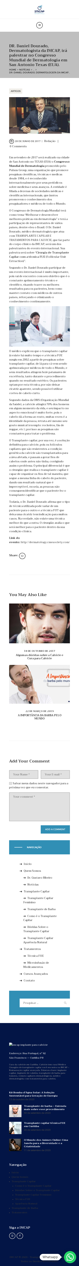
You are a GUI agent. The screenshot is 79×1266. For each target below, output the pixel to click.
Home (12, 69)
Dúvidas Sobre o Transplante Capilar (36, 929)
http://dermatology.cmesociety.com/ (45, 542)
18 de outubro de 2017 (39, 651)
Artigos (16, 91)
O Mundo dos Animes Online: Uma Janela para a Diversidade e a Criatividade (46, 1143)
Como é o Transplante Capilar (40, 918)
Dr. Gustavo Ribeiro (39, 877)
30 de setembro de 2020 (37, 1113)
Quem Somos (32, 871)
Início (28, 864)
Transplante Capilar (37, 891)
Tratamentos (32, 949)
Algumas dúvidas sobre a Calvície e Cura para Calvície (39, 657)
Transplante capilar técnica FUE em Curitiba (44, 1124)
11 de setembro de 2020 (37, 1150)
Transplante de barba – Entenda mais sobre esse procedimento (45, 1107)
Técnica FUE (35, 956)
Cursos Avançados (36, 974)
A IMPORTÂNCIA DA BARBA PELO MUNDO (39, 717)
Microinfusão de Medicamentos (36, 964)
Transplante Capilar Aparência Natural (38, 940)
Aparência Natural (26, 1203)
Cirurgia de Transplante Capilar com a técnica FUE (39, 254)
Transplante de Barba (41, 909)
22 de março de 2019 (40, 711)
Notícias (24, 69)
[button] (70, 1257)
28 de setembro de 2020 (37, 1130)
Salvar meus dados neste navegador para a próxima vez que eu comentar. (38, 785)
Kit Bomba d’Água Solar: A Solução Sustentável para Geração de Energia (33, 1094)
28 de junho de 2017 (28, 141)
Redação (50, 141)
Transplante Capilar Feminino (38, 900)
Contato (29, 980)
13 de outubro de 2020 (21, 1099)
